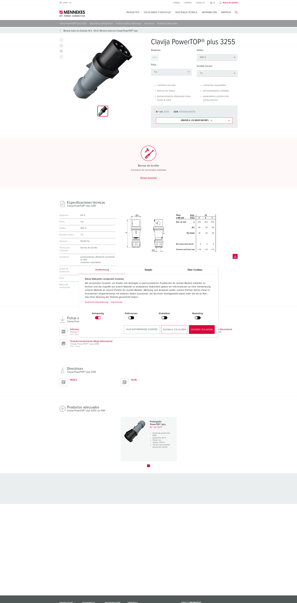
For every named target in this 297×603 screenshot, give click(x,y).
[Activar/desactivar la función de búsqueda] (236, 12)
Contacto (200, 3)
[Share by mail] (61, 51)
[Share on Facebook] (61, 40)
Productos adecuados (167, 23)
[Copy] (61, 57)
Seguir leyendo (148, 177)
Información (209, 12)
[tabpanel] (102, 69)
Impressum (117, 302)
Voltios (200, 50)
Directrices (149, 23)
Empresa (226, 12)
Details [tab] (148, 269)
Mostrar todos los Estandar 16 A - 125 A (80, 31)
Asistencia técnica (186, 12)
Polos (154, 65)
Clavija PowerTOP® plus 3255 (73, 23)
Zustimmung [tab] (102, 270)
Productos (132, 12)
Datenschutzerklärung (96, 302)
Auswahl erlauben (174, 330)
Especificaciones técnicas (101, 23)
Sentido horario (204, 66)
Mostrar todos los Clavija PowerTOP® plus (119, 31)
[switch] (131, 317)
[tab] (103, 111)
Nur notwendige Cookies (141, 329)
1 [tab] (148, 465)
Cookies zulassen (202, 330)
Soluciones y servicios (157, 12)
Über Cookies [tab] (194, 269)
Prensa (177, 3)
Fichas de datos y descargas (128, 23)
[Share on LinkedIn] (61, 45)
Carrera (188, 3)
